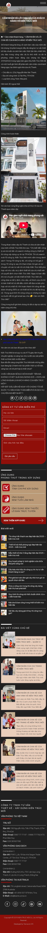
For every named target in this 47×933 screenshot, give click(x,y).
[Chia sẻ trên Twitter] (21, 398)
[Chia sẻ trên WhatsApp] (12, 398)
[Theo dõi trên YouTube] (39, 904)
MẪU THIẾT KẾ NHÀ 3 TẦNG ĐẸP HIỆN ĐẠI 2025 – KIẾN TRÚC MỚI (27, 554)
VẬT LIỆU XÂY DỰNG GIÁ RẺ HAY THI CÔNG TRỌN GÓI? (25, 612)
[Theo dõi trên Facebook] (7, 904)
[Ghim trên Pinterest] (30, 398)
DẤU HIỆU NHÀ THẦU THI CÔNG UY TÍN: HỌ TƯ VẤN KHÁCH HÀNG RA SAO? (26, 570)
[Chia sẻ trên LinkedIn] (35, 398)
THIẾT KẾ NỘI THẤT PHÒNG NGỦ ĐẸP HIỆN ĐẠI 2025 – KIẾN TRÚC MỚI (25, 545)
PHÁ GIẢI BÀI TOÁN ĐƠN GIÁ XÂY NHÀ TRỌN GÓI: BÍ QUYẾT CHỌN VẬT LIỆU (26, 578)
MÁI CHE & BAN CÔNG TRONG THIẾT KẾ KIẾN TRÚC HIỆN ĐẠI (26, 603)
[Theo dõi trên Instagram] (15, 904)
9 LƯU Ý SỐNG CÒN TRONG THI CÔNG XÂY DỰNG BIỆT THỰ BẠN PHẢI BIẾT (25, 587)
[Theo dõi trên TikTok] (23, 904)
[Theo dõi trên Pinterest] (31, 904)
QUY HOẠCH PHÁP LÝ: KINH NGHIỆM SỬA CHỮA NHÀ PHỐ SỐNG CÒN (26, 562)
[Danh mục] (43, 3)
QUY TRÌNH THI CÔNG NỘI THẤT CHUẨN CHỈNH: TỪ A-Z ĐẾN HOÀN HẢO (27, 595)
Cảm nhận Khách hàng (14, 37)
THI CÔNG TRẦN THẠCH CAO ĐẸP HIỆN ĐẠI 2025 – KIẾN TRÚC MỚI (27, 537)
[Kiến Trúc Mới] (8, 5)
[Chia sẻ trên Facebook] (17, 398)
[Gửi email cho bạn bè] (26, 398)
